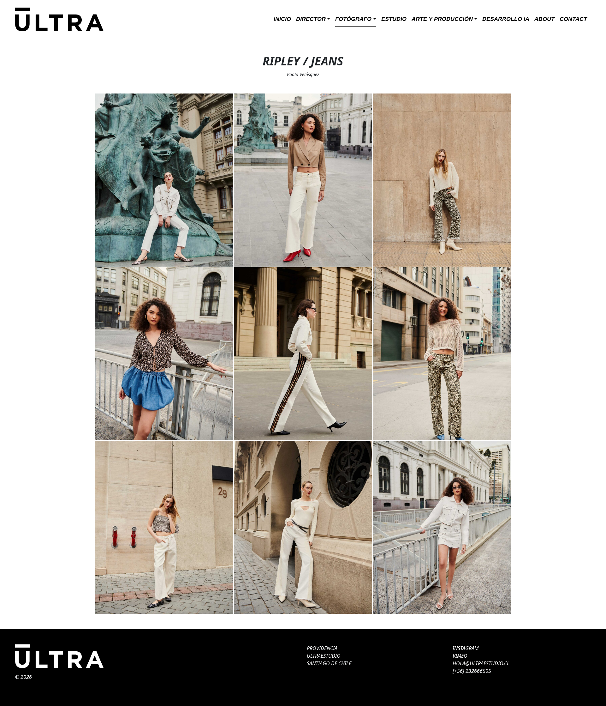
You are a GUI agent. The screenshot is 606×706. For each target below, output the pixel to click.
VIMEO (460, 655)
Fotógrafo (353, 19)
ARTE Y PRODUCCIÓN (442, 19)
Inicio (282, 19)
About (544, 19)
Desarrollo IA (505, 19)
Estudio (394, 19)
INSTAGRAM (465, 648)
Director (311, 19)
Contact (573, 19)
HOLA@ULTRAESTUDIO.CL (481, 663)
